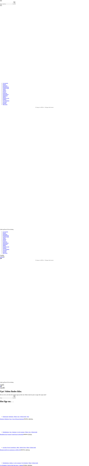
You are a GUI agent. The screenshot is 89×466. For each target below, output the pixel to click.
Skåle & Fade (23, 447)
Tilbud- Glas (16, 416)
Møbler (4, 245)
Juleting (4, 239)
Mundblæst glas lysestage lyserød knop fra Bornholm (11, 434)
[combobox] (6, 398)
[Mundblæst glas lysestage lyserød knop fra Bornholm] (5, 429)
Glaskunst (14, 432)
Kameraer (5, 241)
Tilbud (4, 238)
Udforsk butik (6, 236)
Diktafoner (5, 244)
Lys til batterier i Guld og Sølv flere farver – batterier (11, 465)
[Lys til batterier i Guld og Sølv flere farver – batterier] (5, 460)
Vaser (28, 416)
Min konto (5, 253)
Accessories (5, 231)
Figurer (4, 240)
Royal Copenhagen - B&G (13, 447)
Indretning (5, 234)
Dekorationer (6, 243)
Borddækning (6, 235)
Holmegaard (5, 416)
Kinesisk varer (6, 246)
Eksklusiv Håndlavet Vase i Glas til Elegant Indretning (12, 419)
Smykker (5, 250)
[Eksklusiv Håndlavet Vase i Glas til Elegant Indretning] (5, 414)
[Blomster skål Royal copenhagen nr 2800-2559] (5, 445)
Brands (4, 233)
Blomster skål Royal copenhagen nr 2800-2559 (10, 449)
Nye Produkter (6, 249)
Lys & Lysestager (20, 432)
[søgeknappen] (14, 397)
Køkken (4, 248)
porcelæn (5, 447)
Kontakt (4, 251)
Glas (10, 432)
